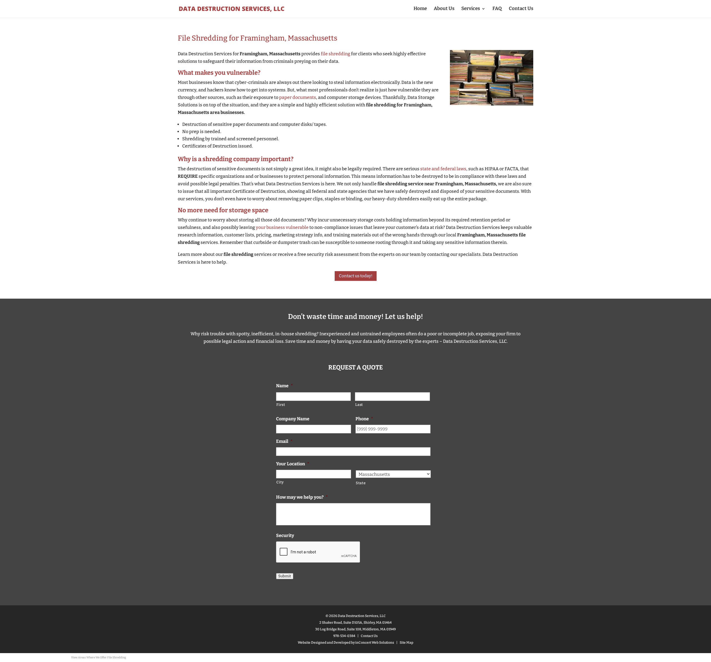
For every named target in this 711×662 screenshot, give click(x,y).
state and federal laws (443, 168)
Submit (284, 576)
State (360, 483)
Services (470, 9)
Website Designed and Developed (324, 642)
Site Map (406, 642)
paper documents (297, 97)
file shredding (335, 53)
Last (359, 405)
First (280, 405)
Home (420, 9)
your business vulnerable (282, 227)
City (280, 482)
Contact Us (521, 9)
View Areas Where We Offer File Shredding (98, 657)
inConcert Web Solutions (374, 642)
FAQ (497, 9)
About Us (444, 9)
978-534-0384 (344, 636)
